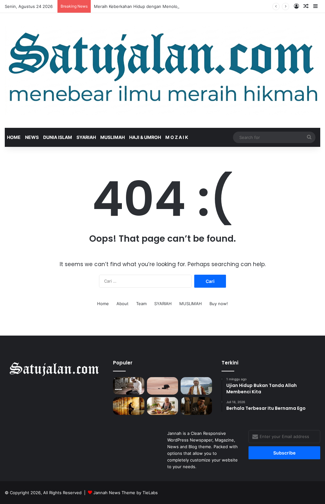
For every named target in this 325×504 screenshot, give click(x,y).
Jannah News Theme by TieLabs (125, 492)
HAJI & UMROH (145, 137)
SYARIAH (86, 137)
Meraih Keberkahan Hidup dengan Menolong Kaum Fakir (149, 6)
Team (141, 303)
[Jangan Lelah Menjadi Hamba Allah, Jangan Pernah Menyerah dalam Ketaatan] (128, 406)
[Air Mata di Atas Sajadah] (196, 406)
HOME (14, 137)
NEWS (32, 137)
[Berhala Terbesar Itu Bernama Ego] (162, 386)
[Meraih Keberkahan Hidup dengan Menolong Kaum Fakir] (196, 386)
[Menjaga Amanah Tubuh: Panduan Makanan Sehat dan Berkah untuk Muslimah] (162, 406)
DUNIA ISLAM (57, 137)
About (122, 303)
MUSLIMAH (112, 137)
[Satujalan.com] (162, 70)
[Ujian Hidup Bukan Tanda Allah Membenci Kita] (128, 386)
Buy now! (218, 303)
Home (103, 303)
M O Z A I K (176, 137)
